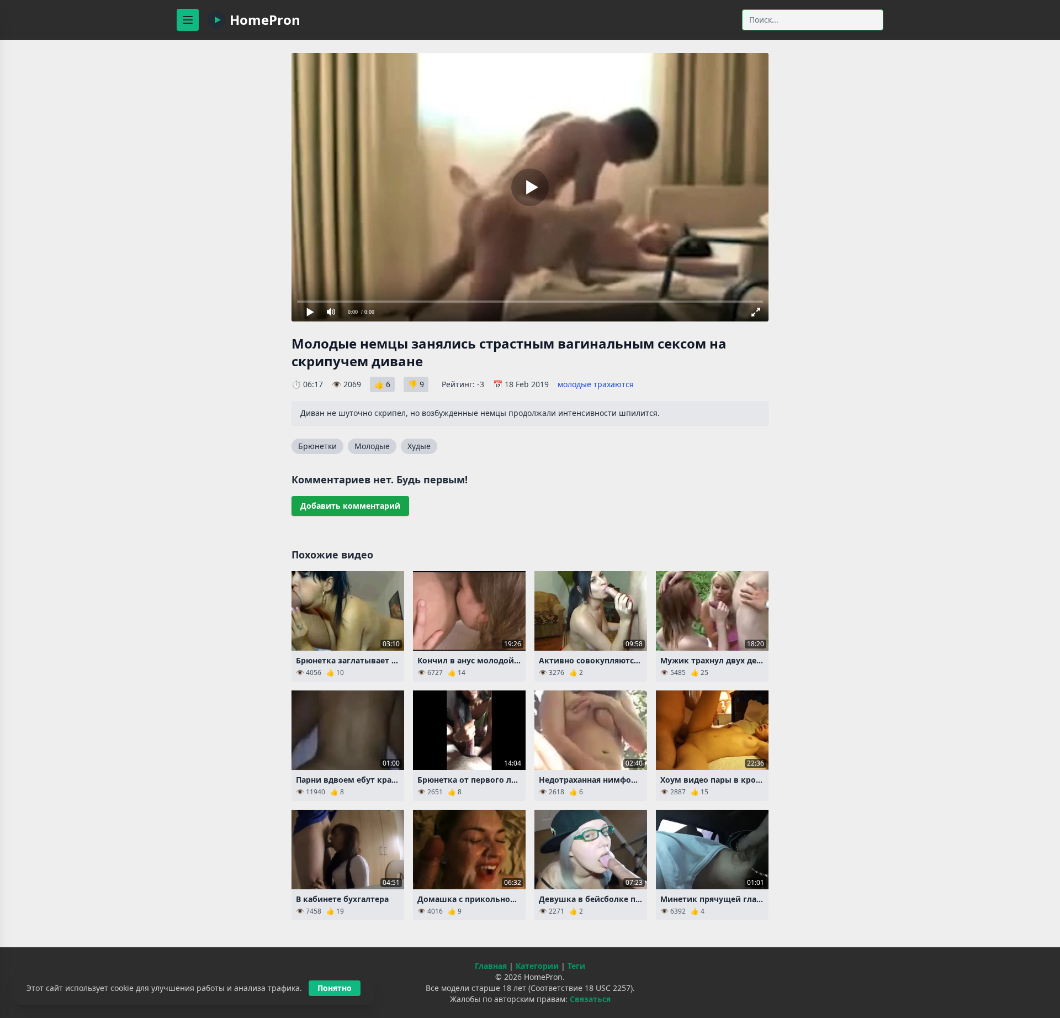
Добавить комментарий (350, 505)
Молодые (372, 446)
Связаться (590, 999)
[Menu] (188, 20)
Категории (537, 966)
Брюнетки (317, 446)
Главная (491, 966)
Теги (576, 966)
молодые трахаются (596, 384)
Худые (419, 446)
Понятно (334, 988)
